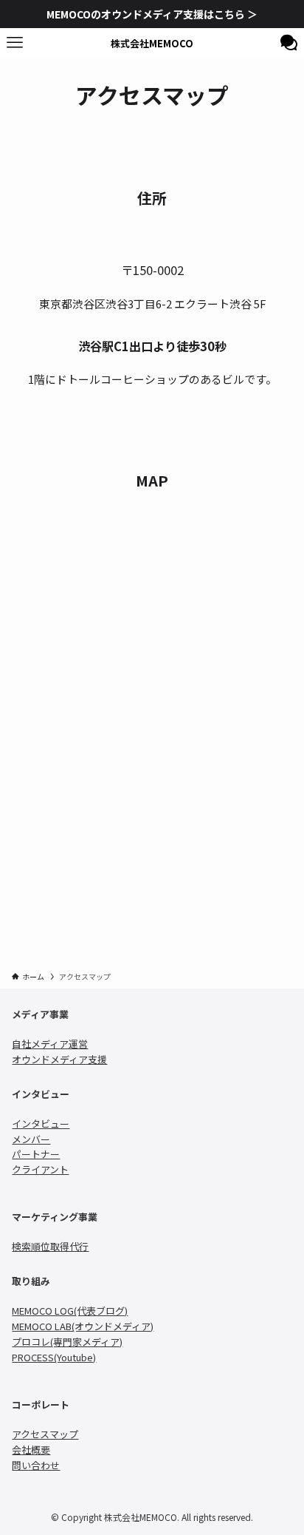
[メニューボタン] (15, 43)
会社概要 (31, 1450)
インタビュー (40, 1123)
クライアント (40, 1169)
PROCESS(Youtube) (54, 1357)
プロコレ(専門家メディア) (67, 1342)
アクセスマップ (45, 1434)
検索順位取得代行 (50, 1246)
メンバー (31, 1139)
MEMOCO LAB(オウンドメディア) (82, 1326)
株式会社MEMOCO (152, 43)
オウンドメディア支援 (59, 1059)
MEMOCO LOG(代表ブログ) (70, 1311)
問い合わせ (36, 1465)
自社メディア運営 (50, 1044)
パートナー (36, 1154)
